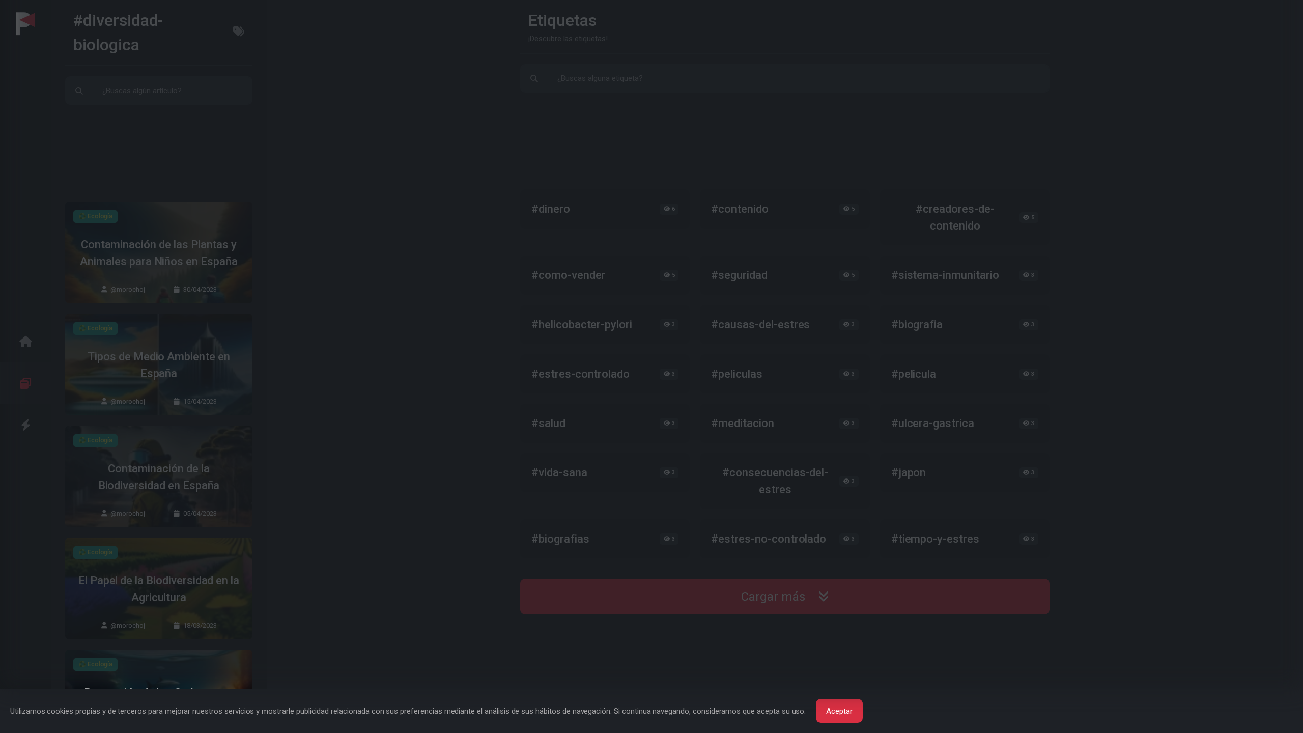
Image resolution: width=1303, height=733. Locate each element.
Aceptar (839, 711)
